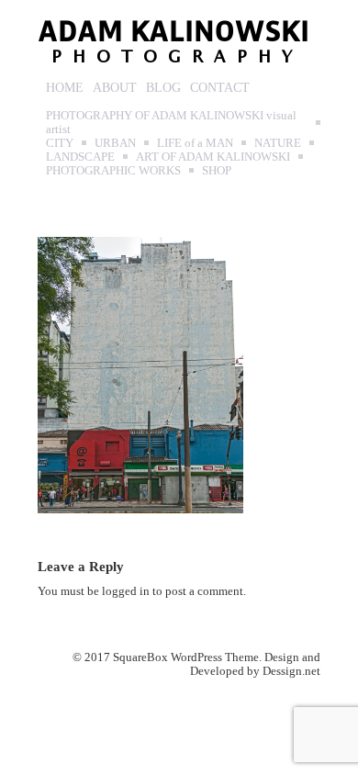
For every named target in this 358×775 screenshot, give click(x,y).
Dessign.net (291, 671)
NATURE (277, 143)
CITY (59, 143)
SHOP (216, 170)
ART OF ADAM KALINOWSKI (213, 156)
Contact (220, 88)
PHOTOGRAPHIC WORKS (113, 170)
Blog (163, 88)
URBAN (115, 143)
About (115, 88)
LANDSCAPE (80, 156)
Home (65, 88)
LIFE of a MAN (195, 143)
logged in (126, 591)
